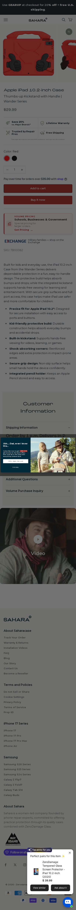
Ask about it (60, 887)
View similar (39, 887)
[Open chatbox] (68, 902)
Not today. (16, 467)
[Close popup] (70, 853)
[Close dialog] (73, 439)
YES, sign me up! (15, 461)
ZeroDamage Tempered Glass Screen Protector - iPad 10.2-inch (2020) (53, 869)
